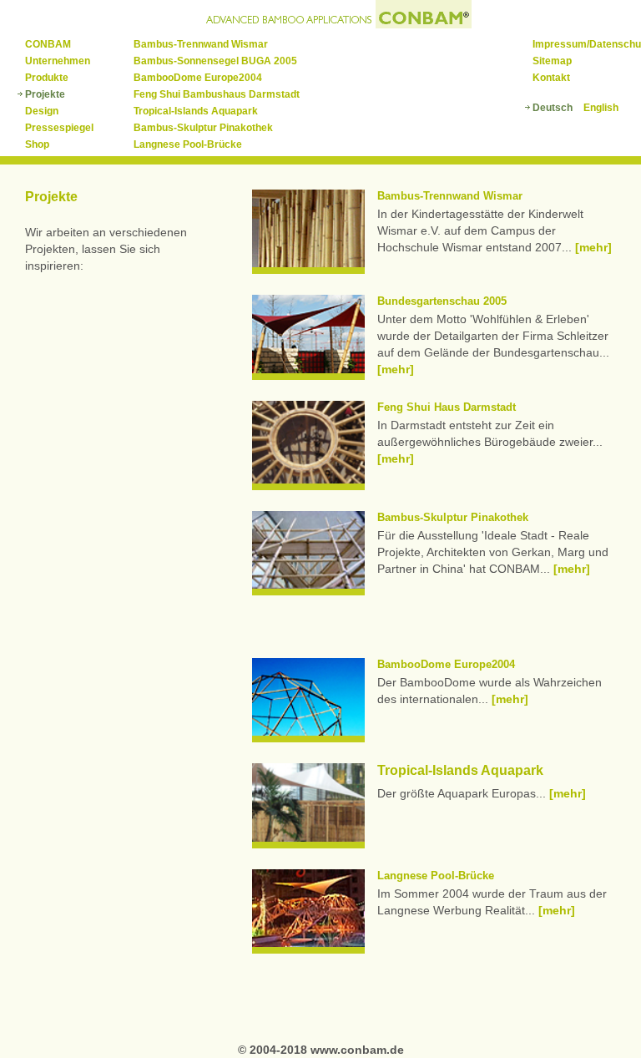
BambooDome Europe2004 (198, 78)
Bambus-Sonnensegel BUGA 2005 (215, 61)
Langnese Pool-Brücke (188, 144)
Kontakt (551, 78)
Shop (37, 144)
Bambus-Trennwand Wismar (201, 44)
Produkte (46, 78)
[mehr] (593, 247)
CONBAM (48, 44)
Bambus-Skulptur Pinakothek (203, 128)
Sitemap (552, 61)
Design (41, 111)
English (600, 108)
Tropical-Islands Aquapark (196, 111)
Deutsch (552, 108)
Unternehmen (57, 61)
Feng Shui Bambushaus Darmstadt (217, 94)
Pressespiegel (59, 128)
